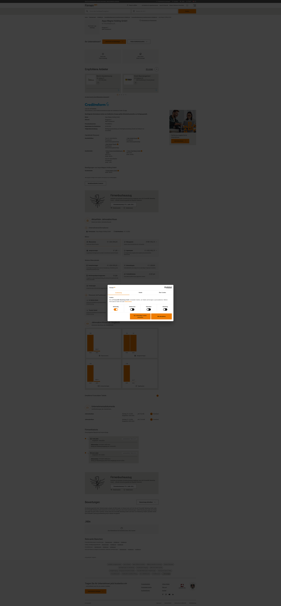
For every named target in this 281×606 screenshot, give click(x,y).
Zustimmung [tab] (118, 292)
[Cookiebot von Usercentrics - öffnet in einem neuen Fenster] (165, 288)
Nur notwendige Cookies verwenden (140, 316)
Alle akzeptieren (161, 316)
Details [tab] (140, 292)
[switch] (132, 309)
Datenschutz (128, 301)
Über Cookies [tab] (162, 292)
